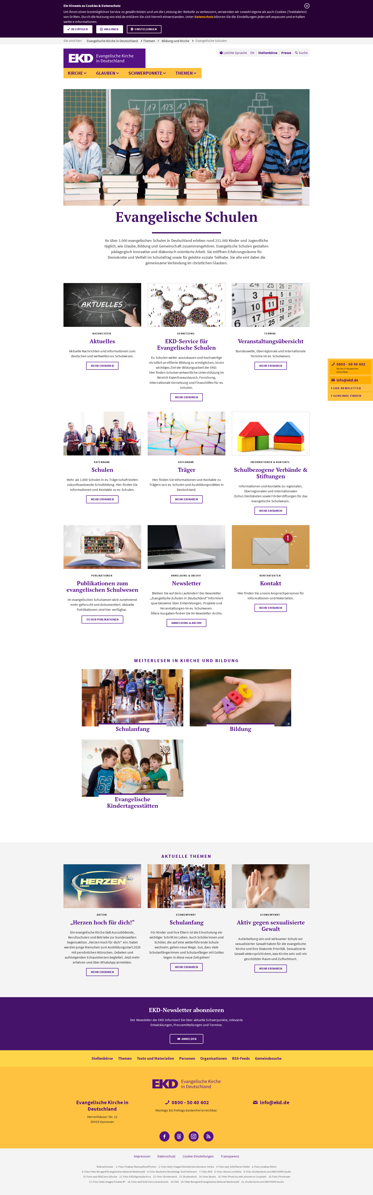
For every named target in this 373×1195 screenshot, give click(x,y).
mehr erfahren (102, 366)
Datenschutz (203, 16)
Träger (186, 469)
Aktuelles (102, 341)
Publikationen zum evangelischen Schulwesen (102, 586)
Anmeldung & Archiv (186, 623)
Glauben (105, 73)
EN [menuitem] (252, 52)
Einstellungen (146, 29)
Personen (187, 1058)
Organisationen (213, 1058)
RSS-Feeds (241, 1058)
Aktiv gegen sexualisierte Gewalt (271, 925)
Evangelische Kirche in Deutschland (113, 41)
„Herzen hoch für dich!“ (102, 922)
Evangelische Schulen (212, 40)
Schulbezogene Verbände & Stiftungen (271, 473)
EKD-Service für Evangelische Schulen (186, 344)
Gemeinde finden (347, 396)
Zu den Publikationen (102, 619)
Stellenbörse (102, 1058)
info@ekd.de (347, 380)
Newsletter (186, 583)
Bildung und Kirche (176, 41)
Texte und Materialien (155, 1058)
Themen (184, 73)
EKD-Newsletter (347, 388)
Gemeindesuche (268, 1058)
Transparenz (230, 1156)
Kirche (75, 73)
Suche (303, 52)
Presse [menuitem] (286, 52)
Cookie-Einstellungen (198, 1156)
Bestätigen (79, 29)
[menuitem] (233, 53)
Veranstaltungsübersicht (270, 341)
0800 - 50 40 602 (350, 364)
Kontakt (270, 583)
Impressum (142, 1156)
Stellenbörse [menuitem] (267, 52)
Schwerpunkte (145, 73)
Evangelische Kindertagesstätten (132, 802)
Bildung (240, 728)
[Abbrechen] (307, 6)
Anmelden (188, 1039)
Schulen (102, 469)
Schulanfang (133, 728)
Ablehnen (111, 29)
